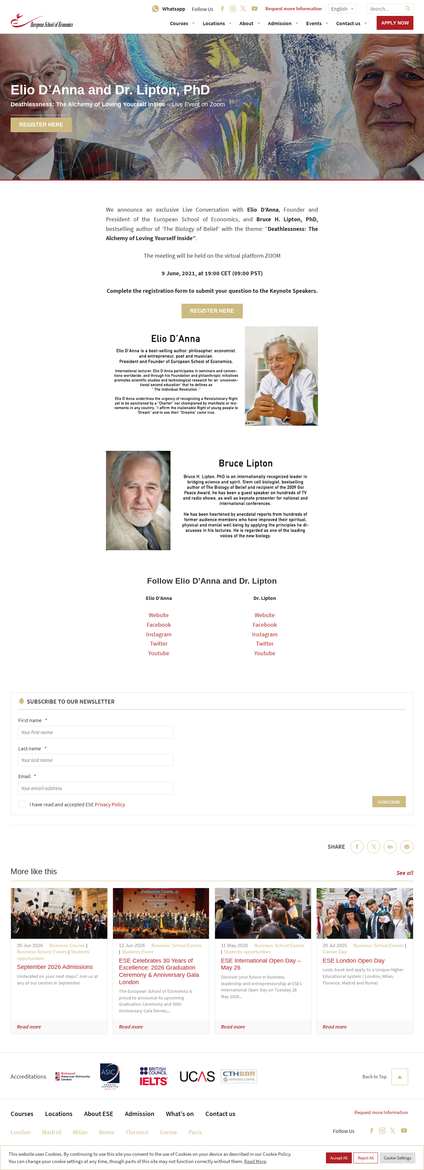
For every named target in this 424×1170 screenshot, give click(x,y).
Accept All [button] (338, 1158)
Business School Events (42, 951)
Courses (179, 23)
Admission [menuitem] (139, 1113)
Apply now (395, 23)
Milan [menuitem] (80, 1132)
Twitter (159, 643)
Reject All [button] (366, 1158)
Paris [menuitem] (195, 1132)
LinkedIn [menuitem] (390, 852)
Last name (32, 748)
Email (27, 776)
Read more (29, 1026)
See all (405, 873)
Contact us (348, 23)
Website (159, 615)
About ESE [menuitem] (98, 1113)
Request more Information (293, 8)
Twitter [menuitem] (373, 852)
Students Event (137, 951)
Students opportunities (247, 951)
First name (32, 720)
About (246, 23)
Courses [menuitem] (22, 1113)
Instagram (159, 634)
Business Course (67, 945)
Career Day (335, 951)
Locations (214, 23)
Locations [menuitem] (59, 1113)
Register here (41, 125)
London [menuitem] (20, 1132)
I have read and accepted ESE (77, 804)
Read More (255, 1161)
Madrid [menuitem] (51, 1132)
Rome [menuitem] (106, 1132)
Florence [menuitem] (137, 1132)
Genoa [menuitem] (168, 1132)
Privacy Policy (110, 804)
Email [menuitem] (406, 852)
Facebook (159, 624)
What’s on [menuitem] (180, 1113)
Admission (280, 23)
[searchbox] (390, 9)
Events (314, 23)
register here (212, 311)
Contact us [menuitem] (220, 1113)
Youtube (158, 653)
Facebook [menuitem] (357, 852)
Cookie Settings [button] (397, 1158)
